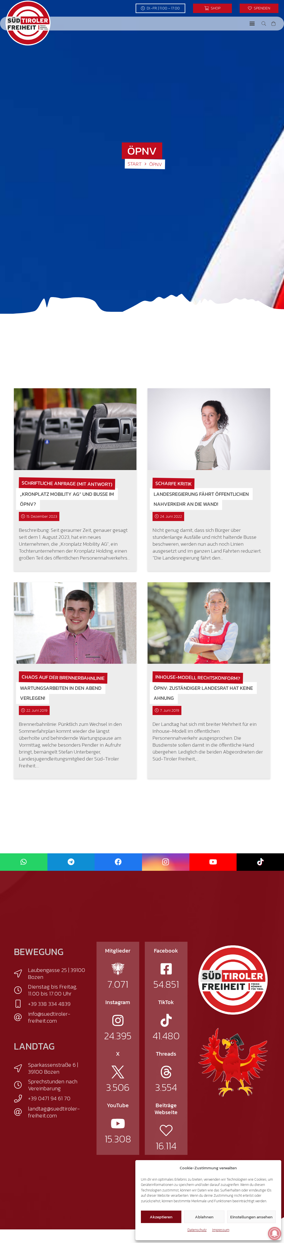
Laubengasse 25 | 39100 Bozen (56, 973)
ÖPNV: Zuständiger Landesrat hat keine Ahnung (203, 693)
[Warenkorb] (273, 23)
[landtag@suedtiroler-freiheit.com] (21, 1112)
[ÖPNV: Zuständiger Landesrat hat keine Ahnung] (209, 623)
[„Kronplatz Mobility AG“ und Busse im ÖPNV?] (75, 429)
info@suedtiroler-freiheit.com (49, 1017)
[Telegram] (71, 862)
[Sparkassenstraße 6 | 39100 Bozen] (21, 1068)
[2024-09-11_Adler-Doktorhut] (233, 1062)
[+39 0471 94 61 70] (21, 1098)
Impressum (220, 1229)
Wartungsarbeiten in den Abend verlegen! (61, 693)
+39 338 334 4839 (49, 1004)
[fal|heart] (166, 1130)
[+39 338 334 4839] (21, 1004)
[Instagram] (165, 862)
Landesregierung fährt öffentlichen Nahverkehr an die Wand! (201, 499)
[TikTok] (260, 862)
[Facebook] (118, 862)
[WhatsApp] (23, 862)
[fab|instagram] (117, 1020)
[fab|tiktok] (166, 1020)
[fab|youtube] (118, 1123)
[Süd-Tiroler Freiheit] (233, 980)
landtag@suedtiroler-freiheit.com (54, 1112)
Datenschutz (197, 1229)
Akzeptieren (161, 1217)
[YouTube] (213, 862)
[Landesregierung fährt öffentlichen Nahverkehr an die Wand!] (209, 429)
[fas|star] (117, 969)
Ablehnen (204, 1217)
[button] (252, 23)
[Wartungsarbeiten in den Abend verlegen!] (75, 623)
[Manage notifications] (274, 1233)
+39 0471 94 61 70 (49, 1098)
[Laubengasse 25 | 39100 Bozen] (21, 973)
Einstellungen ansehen (251, 1217)
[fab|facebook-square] (166, 969)
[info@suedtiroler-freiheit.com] (21, 1017)
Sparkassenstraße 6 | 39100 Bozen (53, 1068)
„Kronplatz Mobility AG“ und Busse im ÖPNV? (67, 499)
